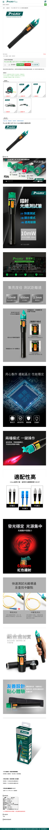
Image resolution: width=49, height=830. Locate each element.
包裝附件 (14, 120)
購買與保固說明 (20, 120)
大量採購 (35, 64)
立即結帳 (27, 64)
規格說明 (10, 120)
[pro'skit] (12, 2)
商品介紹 (5, 118)
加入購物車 (20, 64)
